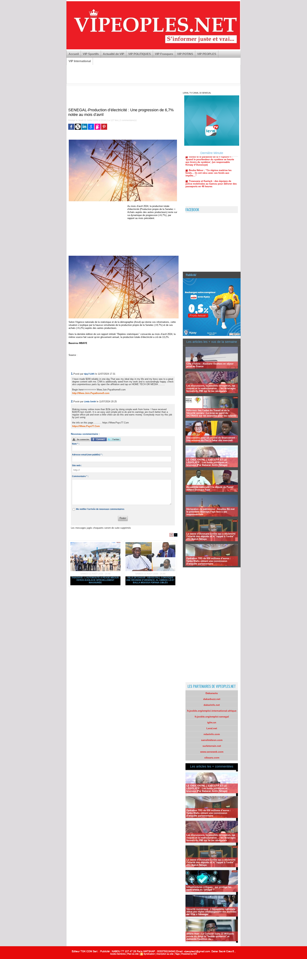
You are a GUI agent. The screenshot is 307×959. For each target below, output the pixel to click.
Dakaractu (212, 693)
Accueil (74, 54)
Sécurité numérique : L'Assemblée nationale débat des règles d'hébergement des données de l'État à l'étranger (211, 912)
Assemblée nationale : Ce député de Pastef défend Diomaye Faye (209, 488)
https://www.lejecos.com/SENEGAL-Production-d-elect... (107, 355)
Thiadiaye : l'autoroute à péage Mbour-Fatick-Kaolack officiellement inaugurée (95, 580)
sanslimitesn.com (211, 740)
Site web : (77, 465)
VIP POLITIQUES (139, 54)
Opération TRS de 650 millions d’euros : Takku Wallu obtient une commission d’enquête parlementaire (208, 561)
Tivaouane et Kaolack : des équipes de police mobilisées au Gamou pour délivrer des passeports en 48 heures (211, 164)
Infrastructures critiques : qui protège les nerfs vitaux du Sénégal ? (208, 888)
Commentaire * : (80, 476)
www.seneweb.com (211, 751)
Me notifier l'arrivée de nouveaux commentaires (100, 509)
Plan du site (133, 954)
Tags (177, 954)
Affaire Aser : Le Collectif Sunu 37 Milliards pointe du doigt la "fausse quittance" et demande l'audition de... (210, 936)
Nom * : (75, 444)
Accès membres (118, 954)
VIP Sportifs (91, 54)
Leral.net (211, 728)
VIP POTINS (185, 54)
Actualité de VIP (113, 54)
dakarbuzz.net (211, 699)
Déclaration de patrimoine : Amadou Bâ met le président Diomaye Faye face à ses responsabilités (210, 512)
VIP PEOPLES (206, 54)
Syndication (149, 954)
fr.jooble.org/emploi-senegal (212, 716)
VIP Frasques (164, 54)
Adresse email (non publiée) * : (87, 454)
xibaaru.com (211, 757)
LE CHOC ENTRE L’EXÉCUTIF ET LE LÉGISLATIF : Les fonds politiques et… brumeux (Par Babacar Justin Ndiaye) (208, 462)
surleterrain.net (212, 745)
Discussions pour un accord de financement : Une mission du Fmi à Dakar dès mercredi (211, 439)
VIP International (80, 61)
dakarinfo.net (212, 704)
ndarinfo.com (212, 734)
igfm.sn (211, 722)
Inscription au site (165, 954)
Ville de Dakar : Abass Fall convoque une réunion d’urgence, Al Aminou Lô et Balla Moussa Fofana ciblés (150, 580)
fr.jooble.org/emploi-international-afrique (211, 710)
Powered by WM (189, 954)
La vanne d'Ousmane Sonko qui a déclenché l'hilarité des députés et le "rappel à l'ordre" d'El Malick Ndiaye (210, 536)
